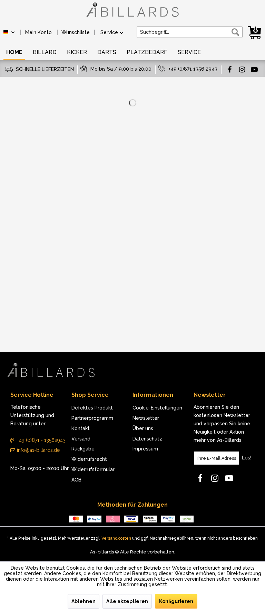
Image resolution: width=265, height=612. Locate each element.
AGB (76, 480)
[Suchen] (235, 32)
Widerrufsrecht (89, 459)
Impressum (145, 449)
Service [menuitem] (109, 32)
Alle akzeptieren (127, 601)
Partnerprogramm (92, 418)
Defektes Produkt (92, 408)
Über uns (142, 428)
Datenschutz (147, 439)
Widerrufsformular (93, 469)
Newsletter (145, 418)
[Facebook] (229, 69)
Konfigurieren (176, 601)
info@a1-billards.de (38, 450)
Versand (80, 439)
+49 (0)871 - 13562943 (41, 440)
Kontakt (80, 428)
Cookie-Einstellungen (157, 408)
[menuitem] (38, 32)
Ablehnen (83, 601)
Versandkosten (116, 538)
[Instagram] (241, 69)
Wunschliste (75, 32)
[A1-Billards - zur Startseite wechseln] (132, 13)
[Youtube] (254, 69)
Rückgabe (83, 449)
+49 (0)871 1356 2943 (192, 69)
